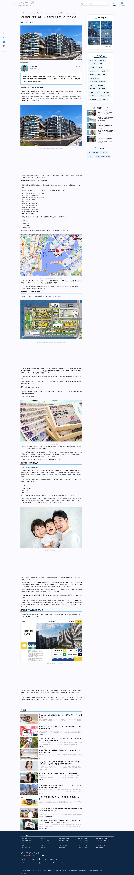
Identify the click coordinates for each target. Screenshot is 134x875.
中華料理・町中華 (94, 78)
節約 (109, 96)
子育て (91, 156)
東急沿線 (61, 844)
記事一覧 (23, 859)
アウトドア (92, 67)
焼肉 (99, 74)
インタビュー (93, 99)
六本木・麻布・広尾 (45, 840)
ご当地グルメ (100, 85)
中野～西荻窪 (99, 844)
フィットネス (102, 89)
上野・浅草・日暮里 (26, 842)
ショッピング (93, 64)
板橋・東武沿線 (44, 845)
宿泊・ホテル (93, 60)
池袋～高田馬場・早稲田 (101, 838)
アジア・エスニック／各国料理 (97, 81)
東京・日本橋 (43, 838)
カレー (91, 85)
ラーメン (92, 74)
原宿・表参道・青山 (26, 840)
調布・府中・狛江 (26, 847)
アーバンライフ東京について (27, 863)
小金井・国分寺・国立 (101, 845)
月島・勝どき (32, 13)
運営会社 (40, 863)
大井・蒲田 (43, 844)
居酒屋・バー (105, 71)
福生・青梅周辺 (99, 847)
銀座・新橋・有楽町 (26, 838)
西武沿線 (24, 845)
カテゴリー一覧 (33, 859)
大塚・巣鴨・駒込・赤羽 (83, 842)
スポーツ (104, 152)
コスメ (91, 92)
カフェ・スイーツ (94, 71)
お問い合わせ (63, 863)
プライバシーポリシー (51, 863)
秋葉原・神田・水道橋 (101, 840)
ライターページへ (79, 66)
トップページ (23, 13)
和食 (104, 74)
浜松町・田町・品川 (45, 842)
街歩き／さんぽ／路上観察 (103, 156)
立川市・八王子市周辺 (82, 847)
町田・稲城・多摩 (44, 847)
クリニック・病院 (93, 152)
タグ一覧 (43, 859)
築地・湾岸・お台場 (42, 13)
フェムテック (101, 96)
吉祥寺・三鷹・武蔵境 (82, 845)
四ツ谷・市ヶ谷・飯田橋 (83, 840)
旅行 (101, 64)
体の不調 (106, 92)
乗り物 (100, 67)
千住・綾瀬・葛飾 (63, 845)
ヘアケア (99, 92)
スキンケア (92, 89)
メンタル (92, 96)
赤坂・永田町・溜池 (63, 840)
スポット (102, 60)
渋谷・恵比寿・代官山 (64, 838)
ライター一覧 (53, 859)
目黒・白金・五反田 (63, 842)
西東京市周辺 (62, 847)
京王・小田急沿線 (81, 844)
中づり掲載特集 (103, 99)
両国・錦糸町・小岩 (100, 842)
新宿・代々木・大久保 (82, 838)
